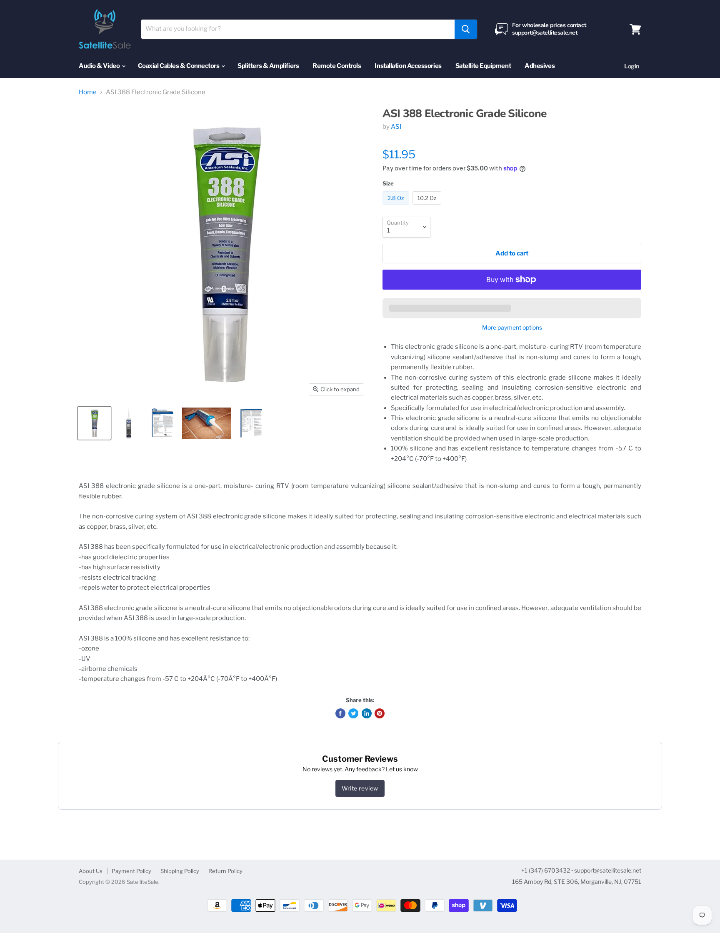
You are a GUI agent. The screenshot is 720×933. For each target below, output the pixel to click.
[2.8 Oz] (396, 206)
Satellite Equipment (483, 66)
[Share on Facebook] (340, 713)
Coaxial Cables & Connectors (179, 66)
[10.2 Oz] (428, 206)
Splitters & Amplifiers (268, 66)
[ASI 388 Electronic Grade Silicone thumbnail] (94, 423)
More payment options (512, 327)
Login (631, 66)
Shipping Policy (179, 871)
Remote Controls (336, 66)
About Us (90, 871)
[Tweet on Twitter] (353, 713)
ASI (396, 126)
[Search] (466, 29)
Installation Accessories (408, 66)
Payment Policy (131, 871)
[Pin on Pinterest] (380, 713)
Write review (360, 788)
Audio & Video (100, 66)
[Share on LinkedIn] (367, 713)
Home (88, 92)
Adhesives (540, 66)
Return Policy (225, 871)
